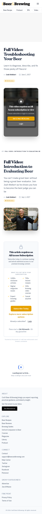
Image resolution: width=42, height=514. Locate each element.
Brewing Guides (7, 427)
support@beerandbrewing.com (13, 457)
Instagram (6, 466)
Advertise (5, 484)
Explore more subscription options (21, 315)
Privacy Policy (7, 497)
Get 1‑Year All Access (21, 119)
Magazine (5, 436)
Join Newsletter (9, 409)
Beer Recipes (6, 420)
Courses (5, 433)
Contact (5, 453)
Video (36, 10)
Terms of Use (7, 501)
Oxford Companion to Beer (11, 430)
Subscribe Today (21, 308)
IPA (28, 10)
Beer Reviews (7, 423)
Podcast (20, 10)
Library (4, 440)
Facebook (5, 470)
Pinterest (5, 473)
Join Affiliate (6, 487)
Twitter (4, 463)
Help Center (6, 460)
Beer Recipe (7, 10)
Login (21, 124)
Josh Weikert (11, 75)
